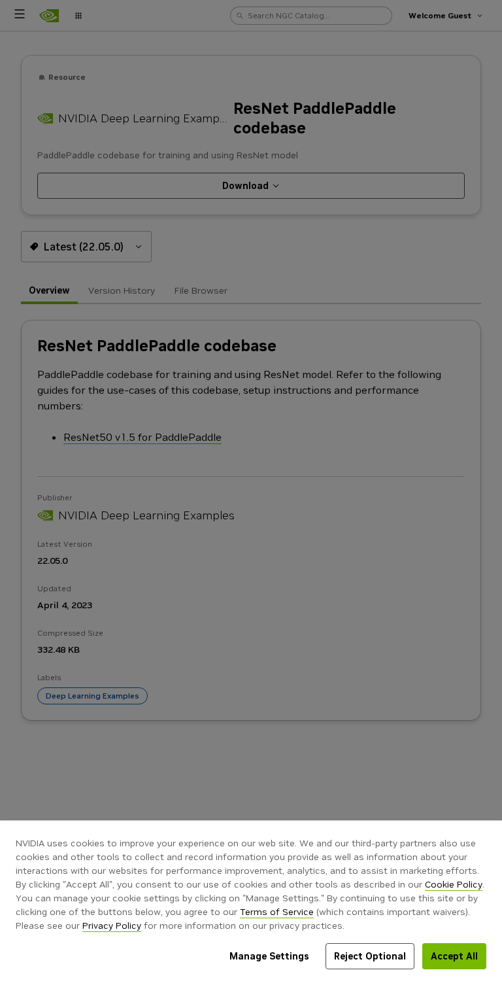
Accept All (454, 956)
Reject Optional (370, 956)
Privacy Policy (111, 925)
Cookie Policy (453, 884)
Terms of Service (277, 912)
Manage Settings (269, 956)
